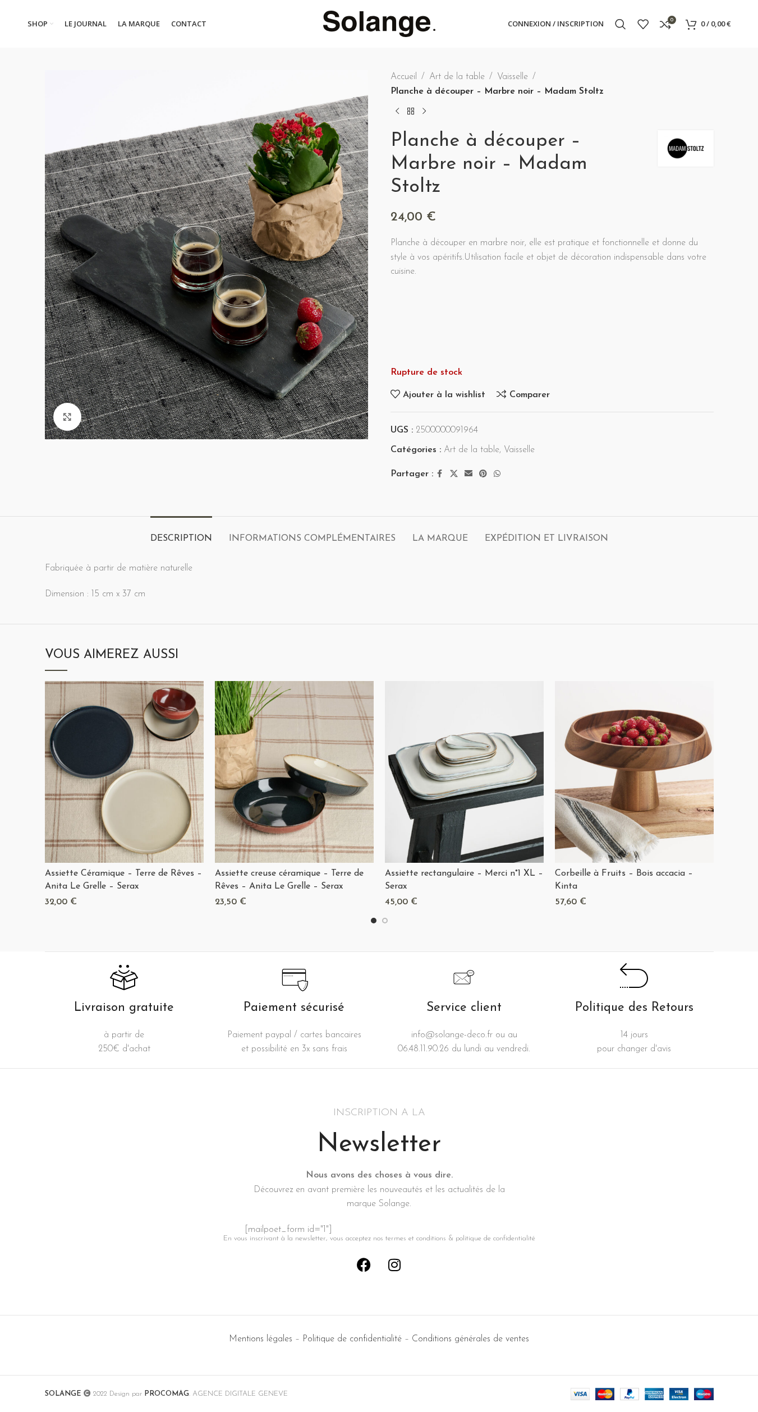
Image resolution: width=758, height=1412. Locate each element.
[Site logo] (379, 23)
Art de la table (457, 76)
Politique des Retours (634, 1007)
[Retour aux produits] (410, 111)
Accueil (404, 76)
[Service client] (464, 977)
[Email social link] (468, 474)
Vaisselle (512, 76)
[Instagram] (394, 1264)
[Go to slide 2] (385, 920)
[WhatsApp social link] (497, 474)
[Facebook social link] (440, 474)
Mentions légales (260, 1339)
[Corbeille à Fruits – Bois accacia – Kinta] (634, 771)
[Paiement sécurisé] (294, 977)
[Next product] (424, 111)
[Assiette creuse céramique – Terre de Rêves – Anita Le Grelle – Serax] (294, 771)
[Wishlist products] (643, 24)
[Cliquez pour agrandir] (67, 417)
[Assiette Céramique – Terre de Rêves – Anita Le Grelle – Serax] (124, 771)
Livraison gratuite (124, 1007)
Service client (464, 1007)
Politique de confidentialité (352, 1339)
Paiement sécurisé (294, 1007)
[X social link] (454, 474)
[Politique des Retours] (634, 977)
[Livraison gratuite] (124, 977)
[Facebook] (364, 1264)
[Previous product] (397, 111)
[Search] (620, 24)
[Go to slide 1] (373, 920)
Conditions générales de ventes (470, 1339)
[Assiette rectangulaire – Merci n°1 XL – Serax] (464, 771)
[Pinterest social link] (483, 474)
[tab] (181, 533)
